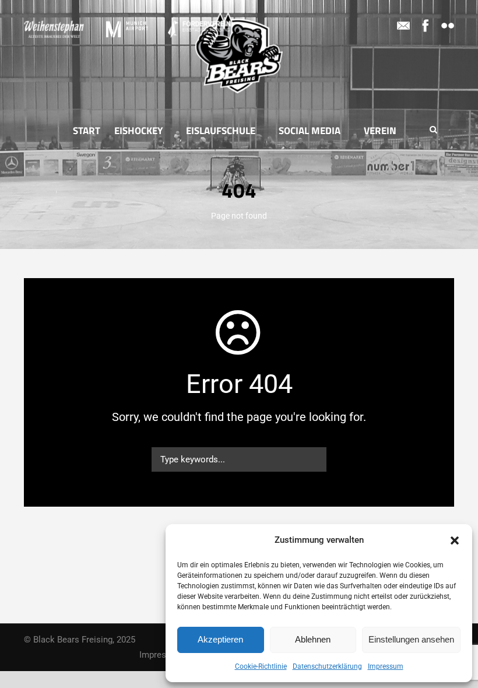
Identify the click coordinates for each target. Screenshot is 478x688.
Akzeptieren (220, 639)
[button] (455, 540)
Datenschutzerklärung (327, 666)
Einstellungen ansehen (411, 639)
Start (86, 130)
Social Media (309, 130)
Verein (380, 130)
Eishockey (138, 130)
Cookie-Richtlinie (261, 666)
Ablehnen (313, 639)
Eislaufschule (220, 130)
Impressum (385, 666)
